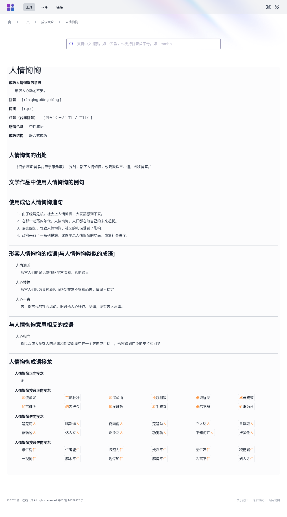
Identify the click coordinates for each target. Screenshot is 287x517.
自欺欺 (246, 423)
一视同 (29, 458)
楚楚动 (159, 423)
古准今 (72, 406)
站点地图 (274, 500)
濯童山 (116, 397)
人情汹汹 (23, 265)
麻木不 (72, 458)
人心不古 (23, 299)
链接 (60, 7)
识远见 (203, 397)
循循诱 (29, 432)
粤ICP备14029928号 (70, 500)
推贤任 (246, 432)
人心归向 (23, 336)
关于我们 (242, 500)
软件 (44, 7)
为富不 (203, 458)
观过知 (116, 458)
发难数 (116, 406)
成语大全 (47, 22)
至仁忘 (203, 449)
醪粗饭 (159, 397)
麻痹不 (159, 458)
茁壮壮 (72, 397)
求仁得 (29, 449)
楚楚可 (29, 423)
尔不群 (203, 406)
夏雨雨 (116, 423)
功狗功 (159, 432)
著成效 (246, 397)
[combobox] (143, 44)
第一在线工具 (25, 500)
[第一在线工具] (10, 7)
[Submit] (72, 44)
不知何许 (205, 432)
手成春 (159, 406)
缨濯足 (29, 397)
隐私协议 (258, 500)
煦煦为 (116, 449)
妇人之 (246, 458)
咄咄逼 (72, 423)
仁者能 (72, 449)
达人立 (72, 432)
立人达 (203, 423)
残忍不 (159, 449)
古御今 (29, 406)
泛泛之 (116, 432)
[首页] (9, 22)
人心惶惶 (23, 282)
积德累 (246, 449)
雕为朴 (246, 406)
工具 (29, 7)
